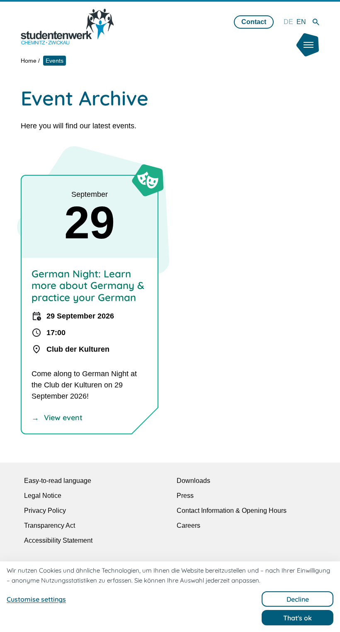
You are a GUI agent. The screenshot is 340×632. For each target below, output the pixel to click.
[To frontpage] (67, 26)
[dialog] (170, 596)
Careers (188, 525)
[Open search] (316, 22)
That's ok (297, 618)
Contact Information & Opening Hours (232, 510)
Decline (298, 599)
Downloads (193, 480)
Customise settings (36, 599)
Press (185, 495)
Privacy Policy (45, 510)
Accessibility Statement (58, 540)
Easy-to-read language (57, 480)
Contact (253, 21)
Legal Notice (42, 495)
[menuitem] (288, 21)
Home (28, 60)
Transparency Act (49, 525)
